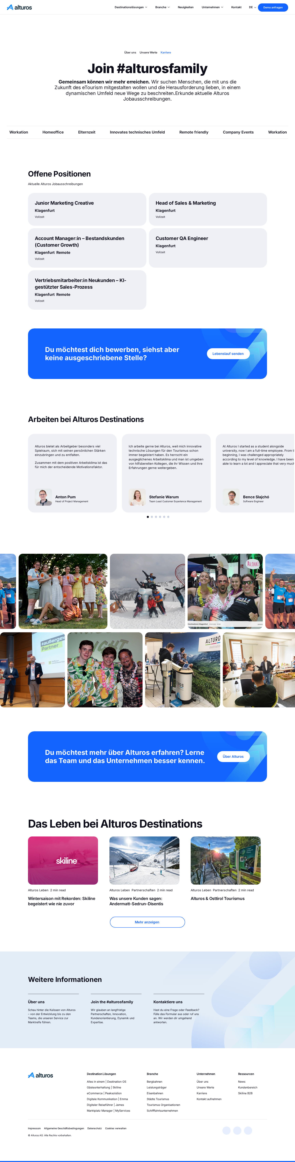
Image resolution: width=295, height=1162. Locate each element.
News (241, 1081)
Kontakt (236, 7)
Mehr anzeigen (147, 922)
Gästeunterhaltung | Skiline (104, 1087)
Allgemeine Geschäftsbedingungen (64, 1128)
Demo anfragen (273, 7)
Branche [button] (160, 7)
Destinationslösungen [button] (129, 7)
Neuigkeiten (186, 7)
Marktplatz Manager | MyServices (108, 1110)
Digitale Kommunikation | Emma (107, 1099)
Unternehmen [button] (211, 7)
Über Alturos (233, 757)
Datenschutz (94, 1128)
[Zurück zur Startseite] (19, 7)
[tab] (148, 517)
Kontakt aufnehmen (209, 1099)
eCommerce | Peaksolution (104, 1093)
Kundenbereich (247, 1087)
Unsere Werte (148, 52)
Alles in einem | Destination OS (106, 1081)
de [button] (251, 7)
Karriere (166, 52)
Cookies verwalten (115, 1128)
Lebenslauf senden (228, 354)
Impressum (34, 1128)
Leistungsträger (157, 1087)
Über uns (130, 52)
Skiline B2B (245, 1093)
